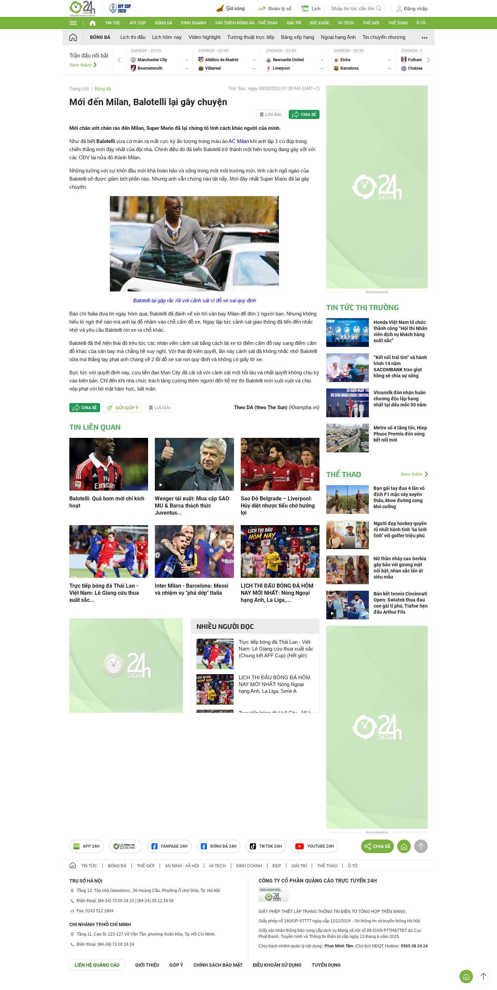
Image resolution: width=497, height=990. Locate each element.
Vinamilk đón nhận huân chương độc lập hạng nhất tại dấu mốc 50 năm (400, 398)
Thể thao (398, 23)
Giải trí (294, 23)
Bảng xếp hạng (297, 37)
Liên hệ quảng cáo (97, 965)
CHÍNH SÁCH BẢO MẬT (218, 965)
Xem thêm (80, 65)
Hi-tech (346, 23)
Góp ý (176, 965)
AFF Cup (137, 23)
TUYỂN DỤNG (326, 965)
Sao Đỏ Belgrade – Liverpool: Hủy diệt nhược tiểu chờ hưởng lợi (278, 505)
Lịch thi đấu (132, 37)
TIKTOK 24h (270, 846)
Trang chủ (79, 88)
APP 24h (91, 846)
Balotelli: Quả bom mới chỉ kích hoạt (106, 502)
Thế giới (371, 23)
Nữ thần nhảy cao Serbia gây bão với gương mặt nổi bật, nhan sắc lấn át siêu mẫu (400, 568)
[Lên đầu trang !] (483, 976)
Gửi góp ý (127, 407)
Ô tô (421, 23)
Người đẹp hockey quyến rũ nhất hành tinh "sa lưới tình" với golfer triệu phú (400, 529)
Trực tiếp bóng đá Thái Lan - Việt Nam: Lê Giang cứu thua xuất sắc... (104, 593)
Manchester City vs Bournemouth (159, 60)
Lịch (316, 8)
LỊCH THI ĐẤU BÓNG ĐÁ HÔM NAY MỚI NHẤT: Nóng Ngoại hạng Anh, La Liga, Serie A (274, 684)
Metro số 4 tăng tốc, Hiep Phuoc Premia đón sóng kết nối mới (400, 434)
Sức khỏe (319, 23)
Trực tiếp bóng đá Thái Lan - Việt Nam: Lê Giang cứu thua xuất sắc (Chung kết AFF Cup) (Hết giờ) (276, 648)
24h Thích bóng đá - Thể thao (246, 23)
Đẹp (277, 866)
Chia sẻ (308, 114)
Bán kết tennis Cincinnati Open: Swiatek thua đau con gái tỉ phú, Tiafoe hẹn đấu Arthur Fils (401, 603)
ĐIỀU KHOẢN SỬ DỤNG (277, 965)
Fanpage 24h (174, 846)
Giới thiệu (147, 965)
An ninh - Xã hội (182, 866)
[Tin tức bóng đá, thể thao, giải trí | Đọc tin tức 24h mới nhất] (82, 8)
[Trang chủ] (79, 37)
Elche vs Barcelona (362, 60)
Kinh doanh (193, 23)
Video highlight (204, 37)
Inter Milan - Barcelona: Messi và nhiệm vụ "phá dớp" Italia (191, 589)
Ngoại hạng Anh (338, 37)
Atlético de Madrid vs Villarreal (227, 60)
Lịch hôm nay (167, 37)
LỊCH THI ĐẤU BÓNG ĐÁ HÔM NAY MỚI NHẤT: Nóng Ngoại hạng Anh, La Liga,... (277, 593)
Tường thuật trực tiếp (250, 37)
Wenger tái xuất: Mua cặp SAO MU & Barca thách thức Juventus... (192, 505)
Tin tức (112, 23)
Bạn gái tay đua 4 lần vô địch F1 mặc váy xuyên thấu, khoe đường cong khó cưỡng (399, 497)
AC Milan (239, 141)
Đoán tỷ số (279, 8)
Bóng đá (163, 23)
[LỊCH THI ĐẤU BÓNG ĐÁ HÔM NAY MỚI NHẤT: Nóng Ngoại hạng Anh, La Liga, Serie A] (280, 551)
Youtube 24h (320, 846)
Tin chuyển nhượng (383, 37)
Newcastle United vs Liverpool (294, 60)
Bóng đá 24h (223, 846)
